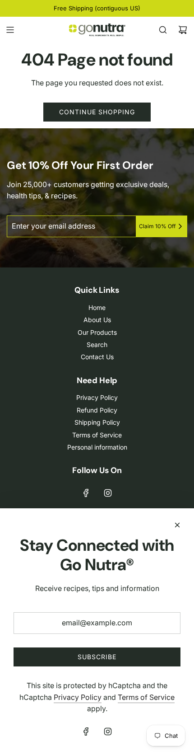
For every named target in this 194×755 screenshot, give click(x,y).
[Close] (177, 525)
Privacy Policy (78, 697)
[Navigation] (10, 30)
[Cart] (183, 30)
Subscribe (97, 657)
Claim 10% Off (157, 226)
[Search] (163, 30)
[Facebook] (86, 493)
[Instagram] (108, 493)
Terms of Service (146, 697)
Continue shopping (97, 112)
